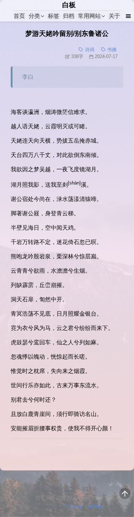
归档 (68, 16)
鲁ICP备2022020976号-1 (67, 498)
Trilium (72, 506)
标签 (53, 16)
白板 (69, 5)
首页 (19, 16)
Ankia (95, 506)
